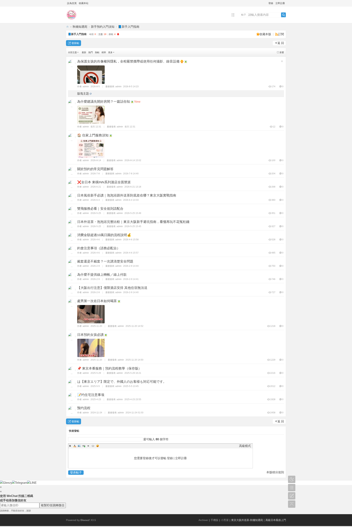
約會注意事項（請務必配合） (98, 248)
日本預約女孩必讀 (90, 335)
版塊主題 (83, 93)
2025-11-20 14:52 (134, 326)
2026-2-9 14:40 (131, 292)
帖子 (243, 14)
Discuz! (85, 520)
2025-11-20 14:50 (134, 360)
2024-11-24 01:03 (134, 412)
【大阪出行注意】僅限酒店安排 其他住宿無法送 (112, 288)
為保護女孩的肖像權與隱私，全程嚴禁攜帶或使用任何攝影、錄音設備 (128, 61)
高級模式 (245, 445)
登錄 (270, 3)
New (137, 101)
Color (74, 446)
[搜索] (283, 14)
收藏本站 (83, 3)
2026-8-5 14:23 (131, 86)
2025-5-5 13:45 (131, 386)
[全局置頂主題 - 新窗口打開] (182, 61)
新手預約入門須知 (102, 26)
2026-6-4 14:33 (131, 200)
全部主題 (72, 52)
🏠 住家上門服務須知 (93, 135)
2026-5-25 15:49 (132, 213)
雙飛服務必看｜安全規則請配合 (100, 208)
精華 (104, 52)
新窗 (282, 52)
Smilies (97, 446)
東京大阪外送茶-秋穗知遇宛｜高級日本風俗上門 (67, 26)
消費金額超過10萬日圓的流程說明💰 (104, 235)
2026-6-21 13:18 (132, 187)
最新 (84, 52)
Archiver (203, 520)
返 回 (280, 43)
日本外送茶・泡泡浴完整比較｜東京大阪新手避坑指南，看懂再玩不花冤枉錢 (133, 222)
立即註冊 (280, 3)
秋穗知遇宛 (80, 26)
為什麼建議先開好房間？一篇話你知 (103, 101)
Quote (88, 446)
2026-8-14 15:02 (132, 160)
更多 (110, 52)
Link (84, 446)
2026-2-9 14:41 (131, 279)
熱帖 (97, 52)
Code (93, 446)
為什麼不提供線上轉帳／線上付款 (102, 274)
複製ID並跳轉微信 (52, 505)
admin (86, 86)
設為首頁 (72, 3)
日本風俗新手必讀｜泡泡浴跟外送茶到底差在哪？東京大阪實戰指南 (126, 195)
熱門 (90, 52)
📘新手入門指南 (128, 26)
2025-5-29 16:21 (132, 373)
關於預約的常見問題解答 (95, 169)
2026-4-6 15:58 (131, 239)
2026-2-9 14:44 (131, 266)
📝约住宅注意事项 (90, 395)
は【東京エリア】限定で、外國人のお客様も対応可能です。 (121, 381)
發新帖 (75, 43)
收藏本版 (265, 34)
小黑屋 (225, 520)
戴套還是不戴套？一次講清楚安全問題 (105, 261)
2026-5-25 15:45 (132, 226)
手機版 (214, 520)
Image (79, 446)
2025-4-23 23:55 (132, 399)
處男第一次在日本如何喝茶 (97, 301)
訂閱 (281, 34)
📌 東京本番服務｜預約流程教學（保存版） (109, 368)
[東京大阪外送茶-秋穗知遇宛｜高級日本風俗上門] (71, 20)
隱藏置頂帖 (282, 61)
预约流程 (83, 408)
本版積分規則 (275, 472)
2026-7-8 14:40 (131, 173)
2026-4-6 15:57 (131, 252)
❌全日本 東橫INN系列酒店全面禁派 (104, 182)
